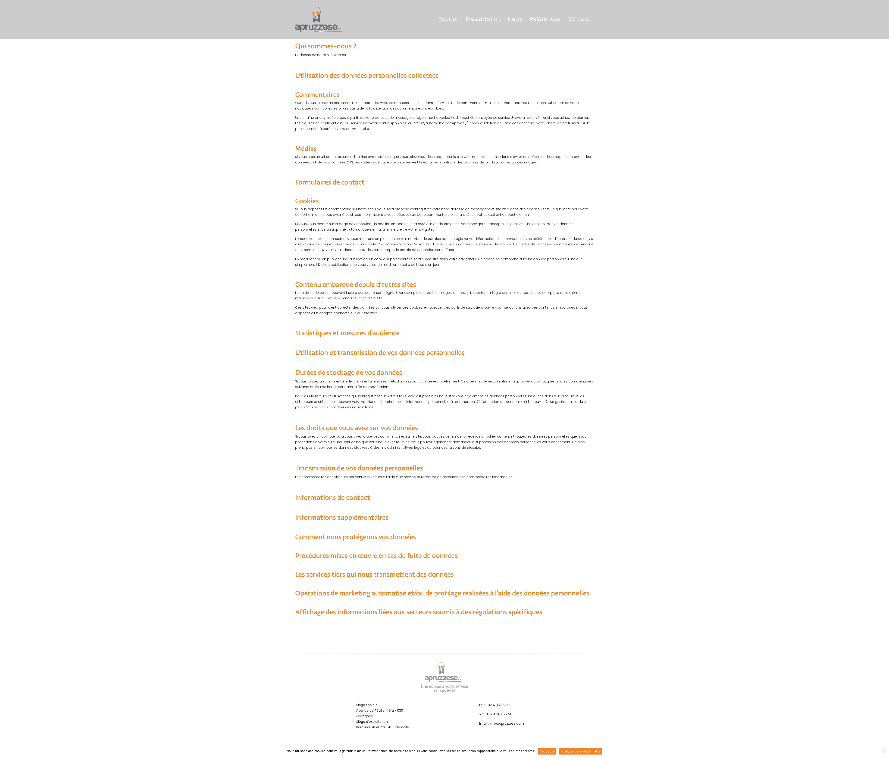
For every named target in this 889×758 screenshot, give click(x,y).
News (515, 19)
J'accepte (546, 751)
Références (545, 19)
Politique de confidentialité (580, 751)
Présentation (483, 19)
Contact (579, 19)
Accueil (448, 19)
